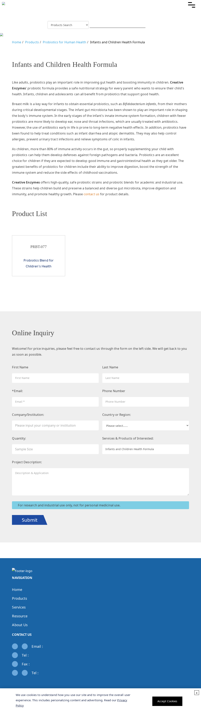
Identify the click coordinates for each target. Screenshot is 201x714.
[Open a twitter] (25, 682)
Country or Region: (116, 414)
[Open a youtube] (25, 687)
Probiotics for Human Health (64, 42)
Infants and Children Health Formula (117, 42)
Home (16, 42)
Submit (29, 520)
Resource (19, 616)
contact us (91, 194)
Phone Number (113, 391)
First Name (20, 367)
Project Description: (27, 462)
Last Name (110, 367)
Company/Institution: (28, 414)
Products (32, 42)
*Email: (17, 391)
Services (19, 607)
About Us (20, 624)
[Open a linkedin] (19, 687)
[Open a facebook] (19, 682)
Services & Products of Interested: (127, 438)
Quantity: (19, 438)
